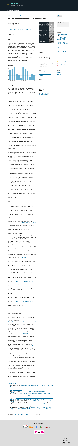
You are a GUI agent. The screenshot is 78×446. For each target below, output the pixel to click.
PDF (41, 46)
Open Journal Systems (61, 80)
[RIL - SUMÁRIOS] (52, 428)
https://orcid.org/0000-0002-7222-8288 (13, 25)
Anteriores (12, 8)
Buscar (69, 8)
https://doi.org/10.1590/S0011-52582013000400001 (23, 274)
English (60, 63)
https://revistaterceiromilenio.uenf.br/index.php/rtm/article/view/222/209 (22, 321)
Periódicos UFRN (61, 0)
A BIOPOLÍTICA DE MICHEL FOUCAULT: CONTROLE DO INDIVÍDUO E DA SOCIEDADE (62, 38)
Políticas (31, 8)
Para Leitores (59, 72)
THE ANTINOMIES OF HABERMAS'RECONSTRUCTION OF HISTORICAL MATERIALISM (32, 398)
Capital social (29, 387)
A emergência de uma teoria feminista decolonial (28, 393)
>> (16, 411)
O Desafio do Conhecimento (62, 34)
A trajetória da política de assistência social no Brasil (31, 385)
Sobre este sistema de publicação (13, 10)
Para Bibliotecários (60, 76)
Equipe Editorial (19, 8)
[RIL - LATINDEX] (45, 428)
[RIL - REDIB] (26, 428)
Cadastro (66, 0)
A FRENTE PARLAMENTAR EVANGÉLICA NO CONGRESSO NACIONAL (62, 52)
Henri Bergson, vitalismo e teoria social (28, 391)
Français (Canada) (62, 64)
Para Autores (59, 74)
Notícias (25, 8)
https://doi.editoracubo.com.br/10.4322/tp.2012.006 (23, 301)
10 (14, 411)
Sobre (36, 8)
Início (8, 14)
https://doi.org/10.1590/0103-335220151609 (21, 333)
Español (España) (62, 65)
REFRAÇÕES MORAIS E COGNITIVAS (25, 403)
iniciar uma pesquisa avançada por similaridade (24, 414)
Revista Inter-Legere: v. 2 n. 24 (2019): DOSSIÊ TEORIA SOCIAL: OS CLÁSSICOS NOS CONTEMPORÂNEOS (31, 399)
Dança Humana (33, 400)
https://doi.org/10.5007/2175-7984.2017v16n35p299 (26, 222)
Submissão (59, 15)
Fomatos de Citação (43, 66)
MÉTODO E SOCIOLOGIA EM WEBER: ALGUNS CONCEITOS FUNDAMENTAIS (62, 43)
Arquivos (12, 14)
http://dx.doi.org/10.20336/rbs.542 (26, 345)
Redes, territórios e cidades (30, 389)
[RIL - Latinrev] (39, 433)
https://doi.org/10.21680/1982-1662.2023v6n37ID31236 (20, 29)
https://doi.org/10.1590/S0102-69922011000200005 (23, 281)
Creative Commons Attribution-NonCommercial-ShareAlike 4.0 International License (45, 95)
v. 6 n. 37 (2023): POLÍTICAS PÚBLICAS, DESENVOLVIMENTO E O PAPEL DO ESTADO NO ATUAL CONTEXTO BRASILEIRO (28, 15)
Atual (7, 8)
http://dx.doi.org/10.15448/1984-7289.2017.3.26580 (17, 369)
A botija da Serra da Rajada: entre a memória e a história (63, 48)
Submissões (42, 8)
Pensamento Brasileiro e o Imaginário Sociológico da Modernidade (29, 395)
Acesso (71, 0)
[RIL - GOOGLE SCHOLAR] (39, 428)
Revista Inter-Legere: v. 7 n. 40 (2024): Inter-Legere (42, 387)
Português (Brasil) (62, 61)
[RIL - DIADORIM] (32, 428)
